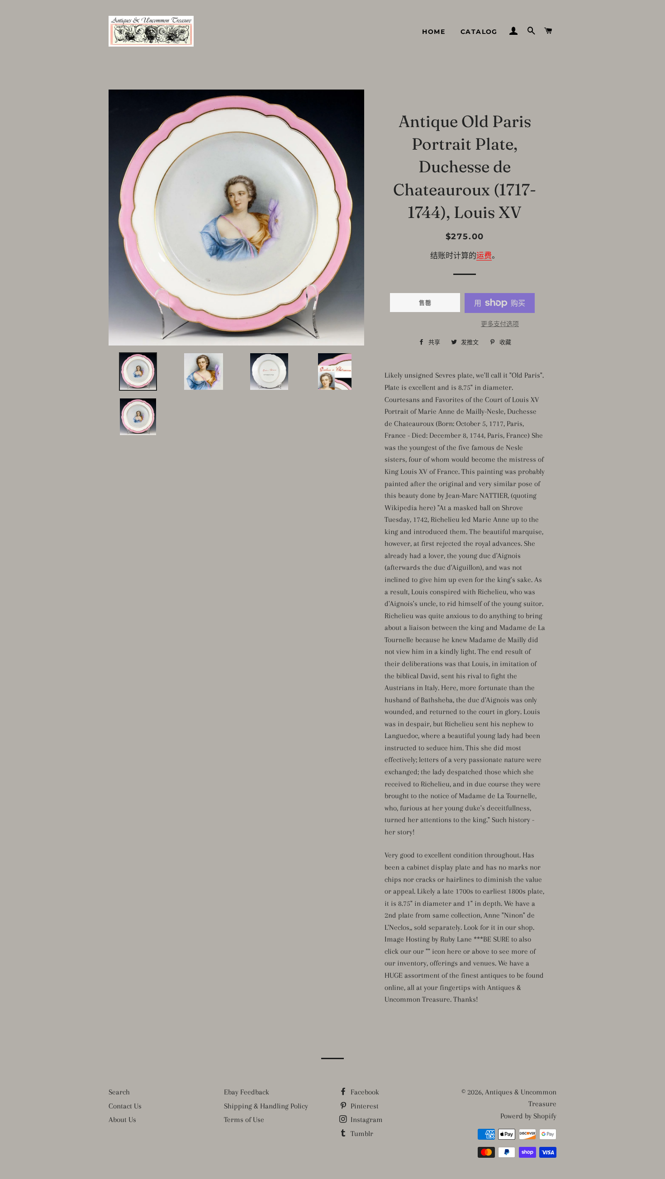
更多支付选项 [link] (500, 324)
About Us (122, 1119)
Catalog (479, 32)
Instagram (366, 1119)
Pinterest (364, 1106)
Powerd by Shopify (528, 1116)
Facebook (364, 1092)
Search (119, 1092)
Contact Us (125, 1106)
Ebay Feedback (246, 1092)
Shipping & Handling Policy (266, 1106)
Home (433, 32)
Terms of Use (244, 1119)
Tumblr (361, 1133)
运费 (484, 255)
